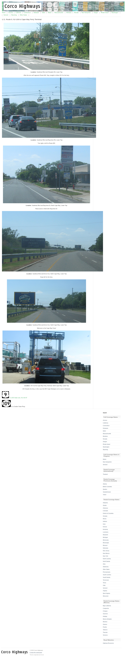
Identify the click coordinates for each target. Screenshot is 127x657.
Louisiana (105, 532)
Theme (31, 655)
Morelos (105, 621)
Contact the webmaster (36, 652)
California (18, 12)
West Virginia (106, 593)
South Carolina (107, 574)
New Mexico (106, 553)
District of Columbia (108, 513)
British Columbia (107, 486)
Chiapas (105, 611)
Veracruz (105, 635)
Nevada (76, 12)
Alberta (105, 484)
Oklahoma (105, 566)
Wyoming (14, 15)
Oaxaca (105, 624)
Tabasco (105, 629)
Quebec (105, 489)
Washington (115, 12)
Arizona (10, 12)
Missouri (105, 545)
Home (4, 12)
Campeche (106, 608)
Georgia (105, 516)
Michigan (105, 537)
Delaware (36, 12)
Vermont (6, 15)
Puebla (105, 627)
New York (105, 556)
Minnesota (106, 540)
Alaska (105, 505)
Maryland (105, 534)
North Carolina (107, 558)
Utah (104, 585)
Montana (69, 12)
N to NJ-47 (24, 397)
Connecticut (27, 12)
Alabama (105, 502)
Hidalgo (105, 616)
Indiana (105, 521)
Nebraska (105, 548)
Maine (50, 12)
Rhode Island (105, 12)
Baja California (107, 605)
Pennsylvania (106, 572)
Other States (23, 15)
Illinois (104, 518)
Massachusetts (59, 12)
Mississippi (106, 542)
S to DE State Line (14, 397)
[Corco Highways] (63, 11)
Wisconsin (105, 596)
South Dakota (106, 577)
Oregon (96, 12)
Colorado (105, 510)
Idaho (44, 12)
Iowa (104, 524)
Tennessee (106, 580)
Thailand (105, 474)
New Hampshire (86, 12)
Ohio (104, 564)
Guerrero (105, 613)
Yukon (104, 494)
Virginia (105, 590)
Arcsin (42, 655)
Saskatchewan (107, 492)
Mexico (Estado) (107, 619)
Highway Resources (108, 643)
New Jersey (106, 550)
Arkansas (105, 508)
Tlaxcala (105, 632)
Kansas (105, 526)
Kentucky (105, 529)
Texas (104, 582)
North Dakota (106, 561)
